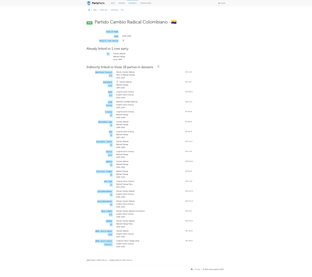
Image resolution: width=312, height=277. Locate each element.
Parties (122, 3)
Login (222, 3)
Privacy (197, 269)
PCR (110, 76)
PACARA (109, 105)
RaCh (110, 155)
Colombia (114, 10)
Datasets (133, 3)
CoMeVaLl (108, 244)
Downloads (145, 3)
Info (113, 3)
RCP (110, 95)
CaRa (110, 86)
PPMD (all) (103, 10)
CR (108, 54)
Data (95, 10)
